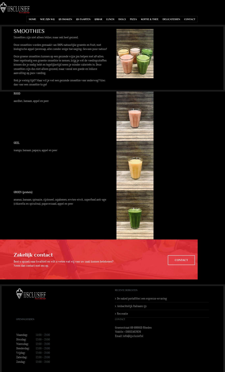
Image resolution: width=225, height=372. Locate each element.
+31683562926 (132, 332)
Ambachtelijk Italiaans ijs (132, 306)
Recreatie (122, 313)
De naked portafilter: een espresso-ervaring (142, 298)
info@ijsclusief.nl (133, 336)
